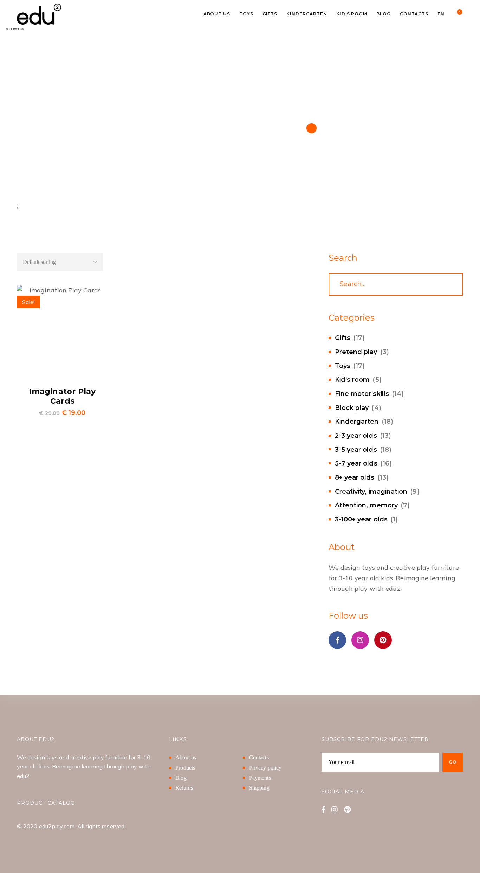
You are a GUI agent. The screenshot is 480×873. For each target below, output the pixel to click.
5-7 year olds (356, 463)
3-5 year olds (356, 450)
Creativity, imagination (371, 491)
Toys (342, 366)
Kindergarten (357, 421)
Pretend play (356, 352)
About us (185, 757)
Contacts (259, 757)
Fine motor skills (362, 394)
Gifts (342, 338)
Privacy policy (265, 768)
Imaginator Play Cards (62, 396)
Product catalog (46, 803)
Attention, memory (366, 505)
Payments (260, 778)
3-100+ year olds (361, 519)
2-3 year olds (356, 435)
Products (185, 768)
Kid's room (352, 380)
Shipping (259, 788)
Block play (352, 408)
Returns (184, 788)
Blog (180, 778)
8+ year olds (355, 477)
